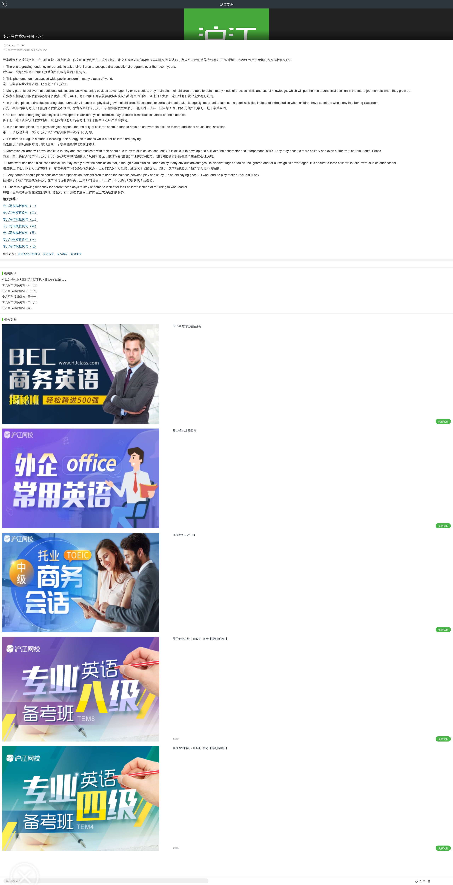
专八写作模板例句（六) (19, 239)
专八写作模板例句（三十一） (20, 296)
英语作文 (48, 254)
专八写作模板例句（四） (20, 225)
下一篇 (426, 881)
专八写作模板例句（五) (19, 232)
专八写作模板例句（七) (19, 246)
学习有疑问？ (13, 881)
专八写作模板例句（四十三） (20, 285)
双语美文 (76, 254)
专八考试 (62, 254)
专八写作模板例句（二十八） (20, 302)
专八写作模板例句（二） (20, 212)
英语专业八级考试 (29, 254)
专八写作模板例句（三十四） (20, 291)
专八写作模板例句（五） (17, 308)
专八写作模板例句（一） (20, 205)
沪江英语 (226, 4)
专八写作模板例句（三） (20, 219)
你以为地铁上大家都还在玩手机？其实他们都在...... (34, 279)
